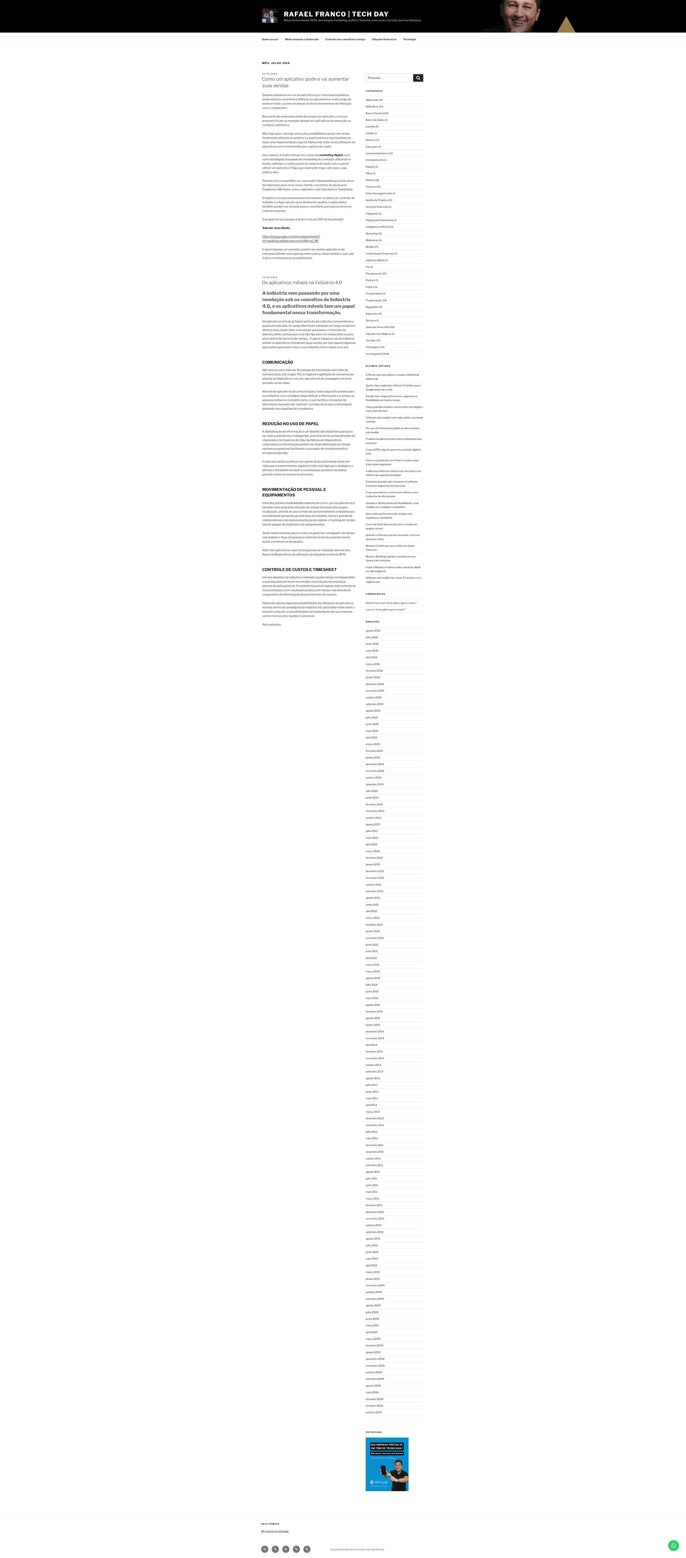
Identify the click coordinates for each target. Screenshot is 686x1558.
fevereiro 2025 (374, 750)
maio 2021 (372, 951)
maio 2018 (372, 998)
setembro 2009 (375, 1298)
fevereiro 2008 (374, 1399)
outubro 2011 (373, 1158)
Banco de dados (375, 119)
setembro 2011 (374, 1165)
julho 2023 (372, 830)
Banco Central (374, 113)
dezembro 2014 (375, 1031)
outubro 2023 (373, 817)
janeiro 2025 (373, 757)
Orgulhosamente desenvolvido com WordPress (357, 1549)
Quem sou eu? (270, 39)
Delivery (370, 139)
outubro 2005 (374, 1412)
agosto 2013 (373, 1078)
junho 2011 (372, 1185)
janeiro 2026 (373, 677)
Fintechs (371, 186)
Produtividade (374, 293)
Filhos (369, 173)
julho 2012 (371, 1131)
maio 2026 (372, 650)
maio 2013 (372, 1098)
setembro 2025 (375, 704)
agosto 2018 (373, 978)
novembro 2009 (375, 1285)
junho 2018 (372, 991)
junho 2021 (372, 944)
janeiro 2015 (373, 1024)
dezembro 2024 (375, 764)
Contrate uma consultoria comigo (345, 39)
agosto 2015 (373, 1018)
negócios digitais (375, 260)
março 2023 (373, 851)
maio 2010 (372, 1258)
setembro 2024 (375, 784)
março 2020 (373, 971)
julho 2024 (372, 790)
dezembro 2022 (375, 871)
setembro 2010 (375, 1231)
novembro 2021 (375, 937)
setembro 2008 (375, 1378)
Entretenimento (375, 159)
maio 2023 (372, 837)
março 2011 (372, 1198)
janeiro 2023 (373, 864)
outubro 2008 (374, 1372)
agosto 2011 (373, 1171)
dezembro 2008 (375, 1358)
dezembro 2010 (375, 1211)
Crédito (370, 133)
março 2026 (373, 664)
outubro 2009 (374, 1292)
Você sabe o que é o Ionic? (401, 602)
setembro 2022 (374, 891)
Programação (374, 300)
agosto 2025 (373, 710)
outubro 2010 (373, 1225)
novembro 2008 (375, 1365)
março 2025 (373, 744)
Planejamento (374, 273)
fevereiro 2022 (374, 924)
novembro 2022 (375, 877)
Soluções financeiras (384, 39)
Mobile (369, 246)
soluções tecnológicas (378, 333)
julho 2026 (372, 637)
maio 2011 (372, 1191)
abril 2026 (371, 657)
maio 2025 (372, 730)
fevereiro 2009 (374, 1345)
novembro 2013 (375, 1058)
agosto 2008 (373, 1385)
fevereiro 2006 (374, 1405)
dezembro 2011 (375, 1145)
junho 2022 (372, 904)
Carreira (370, 126)
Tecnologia (409, 39)
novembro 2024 (375, 770)
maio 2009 (372, 1325)
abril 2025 (371, 737)
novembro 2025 (375, 690)
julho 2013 (372, 1084)
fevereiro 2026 (374, 670)
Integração (372, 213)
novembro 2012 (375, 1125)
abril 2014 (371, 1044)
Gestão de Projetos (376, 200)
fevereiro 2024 (374, 804)
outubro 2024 (373, 777)
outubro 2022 (373, 884)
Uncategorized (374, 353)
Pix (367, 266)
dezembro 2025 (375, 684)
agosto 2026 (373, 630)
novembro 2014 (375, 1038)
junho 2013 (372, 1091)
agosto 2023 (373, 824)
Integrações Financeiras (379, 220)
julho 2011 (371, 1178)
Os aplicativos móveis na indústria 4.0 (302, 282)
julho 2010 (372, 1245)
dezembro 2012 (375, 1118)
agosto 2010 (373, 1238)
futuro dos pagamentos (379, 193)
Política (370, 286)
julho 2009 (372, 1312)
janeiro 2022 (373, 931)
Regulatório (372, 306)
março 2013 (373, 1111)
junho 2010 (372, 1251)
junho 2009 (372, 1318)
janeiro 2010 (373, 1278)
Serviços (371, 320)
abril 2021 (371, 957)
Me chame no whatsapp (275, 1531)
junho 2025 (372, 724)
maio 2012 (372, 1138)
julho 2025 (372, 717)
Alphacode (372, 99)
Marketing (371, 233)
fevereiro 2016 (374, 1011)
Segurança (372, 313)
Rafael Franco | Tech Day (336, 14)
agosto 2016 (373, 1004)
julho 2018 (372, 984)
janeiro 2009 (373, 1352)
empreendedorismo (377, 153)
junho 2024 (372, 797)
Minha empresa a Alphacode (302, 39)
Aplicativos (372, 106)
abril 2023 (371, 844)
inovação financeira (377, 206)
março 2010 (373, 1271)
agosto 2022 (373, 897)
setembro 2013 (374, 1071)
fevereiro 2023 (374, 857)
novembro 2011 (375, 1151)
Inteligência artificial (377, 226)
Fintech (370, 180)
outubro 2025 (373, 697)
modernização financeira (380, 253)
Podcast (370, 280)
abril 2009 (372, 1332)
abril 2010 (371, 1265)
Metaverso (372, 240)
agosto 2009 (373, 1305)
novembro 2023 (375, 810)
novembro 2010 (375, 1218)
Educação (371, 146)
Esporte (370, 166)
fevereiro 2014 (374, 1051)
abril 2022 (371, 911)
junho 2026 (372, 643)
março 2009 (373, 1338)
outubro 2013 (373, 1064)
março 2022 (373, 917)
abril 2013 (371, 1104)
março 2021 (373, 964)
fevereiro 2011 (374, 1205)
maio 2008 (372, 1392)
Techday (371, 340)
